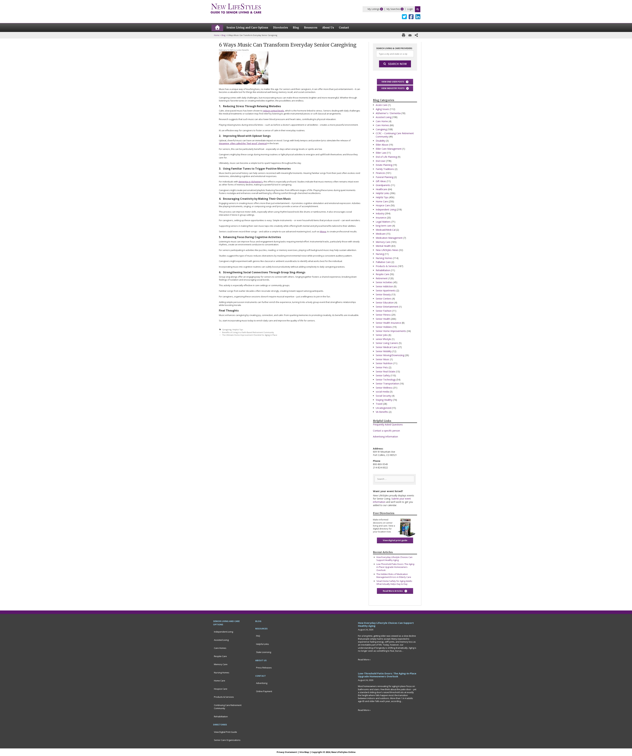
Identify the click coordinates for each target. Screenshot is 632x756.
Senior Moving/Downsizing (390, 355)
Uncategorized (383, 407)
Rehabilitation (383, 270)
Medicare (381, 233)
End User (380, 160)
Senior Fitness (383, 314)
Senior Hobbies (384, 326)
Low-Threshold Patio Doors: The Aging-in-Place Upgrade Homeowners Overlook (395, 567)
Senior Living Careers (387, 343)
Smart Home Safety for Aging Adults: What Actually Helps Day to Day (394, 582)
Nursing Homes (384, 258)
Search (417, 9)
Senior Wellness (384, 387)
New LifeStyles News (387, 250)
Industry (380, 213)
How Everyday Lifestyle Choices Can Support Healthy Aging (394, 559)
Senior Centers (383, 298)
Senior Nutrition (384, 363)
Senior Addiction (384, 286)
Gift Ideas (381, 181)
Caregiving (226, 329)
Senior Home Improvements (391, 331)
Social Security (383, 395)
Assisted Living (383, 117)
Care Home (382, 121)
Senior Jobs (382, 335)
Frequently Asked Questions (388, 424)
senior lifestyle (383, 339)
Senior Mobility (384, 351)
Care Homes (382, 125)
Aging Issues (382, 109)
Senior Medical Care (386, 347)
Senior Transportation (387, 383)
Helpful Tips (237, 329)
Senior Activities (384, 282)
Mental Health (383, 245)
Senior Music (382, 359)
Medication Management (389, 237)
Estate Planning (384, 164)
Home (216, 35)
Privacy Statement (287, 752)
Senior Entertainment (387, 306)
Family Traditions (385, 169)
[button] (395, 82)
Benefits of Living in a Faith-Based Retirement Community (248, 332)
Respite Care (382, 274)
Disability (380, 140)
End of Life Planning (386, 156)
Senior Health (383, 318)
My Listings (374, 9)
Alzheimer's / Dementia (388, 113)
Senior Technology (386, 379)
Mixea (323, 231)
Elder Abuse (382, 144)
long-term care (384, 225)
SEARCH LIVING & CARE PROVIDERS (394, 48)
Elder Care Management (389, 148)
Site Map (304, 752)
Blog (223, 35)
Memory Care (383, 241)
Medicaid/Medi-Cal (385, 229)
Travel (379, 403)
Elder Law (381, 152)
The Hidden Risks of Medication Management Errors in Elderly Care (393, 576)
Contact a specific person (386, 430)
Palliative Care (383, 262)
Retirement (382, 278)
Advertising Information (385, 436)
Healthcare (381, 189)
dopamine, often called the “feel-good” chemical (243, 143)
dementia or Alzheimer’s (250, 181)
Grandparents (383, 185)
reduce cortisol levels (273, 110)
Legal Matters (383, 221)
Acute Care (381, 105)
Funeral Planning (384, 177)
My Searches (393, 9)
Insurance (381, 217)
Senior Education (385, 302)
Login (410, 9)
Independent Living (386, 209)
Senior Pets (382, 367)
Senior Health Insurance (388, 322)
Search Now (397, 64)
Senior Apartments (386, 290)
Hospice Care (383, 205)
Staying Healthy (384, 399)
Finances (380, 173)
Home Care (382, 201)
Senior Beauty (383, 294)
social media (382, 391)
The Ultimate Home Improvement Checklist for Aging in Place (249, 335)
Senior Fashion (384, 310)
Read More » (364, 659)
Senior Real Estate (385, 371)
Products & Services (386, 266)
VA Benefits (382, 411)
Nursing (380, 254)
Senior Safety (383, 375)
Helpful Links (382, 193)
